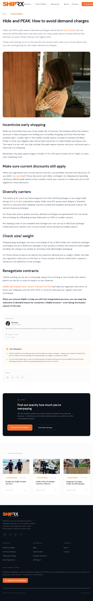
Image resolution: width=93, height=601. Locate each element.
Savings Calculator (40, 556)
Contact (75, 4)
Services (27, 4)
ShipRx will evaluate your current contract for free (27, 286)
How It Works (40, 4)
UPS (11, 201)
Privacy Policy (85, 593)
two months (69, 30)
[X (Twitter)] (10, 535)
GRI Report (37, 560)
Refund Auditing (9, 548)
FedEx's (19, 201)
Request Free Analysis (20, 427)
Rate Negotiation (9, 560)
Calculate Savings (45, 428)
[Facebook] (21, 535)
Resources (55, 4)
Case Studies (38, 552)
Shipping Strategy (9, 556)
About (66, 4)
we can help (18, 176)
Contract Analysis (9, 552)
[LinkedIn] (5, 535)
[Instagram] (16, 535)
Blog (4, 14)
